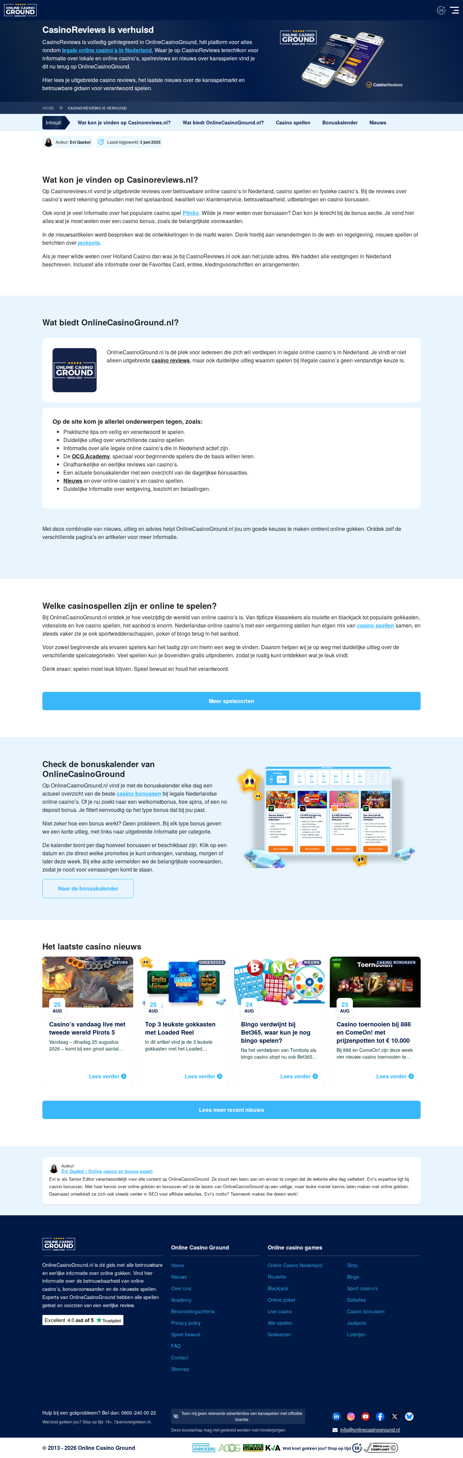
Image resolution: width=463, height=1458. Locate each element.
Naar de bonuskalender (88, 888)
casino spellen (375, 625)
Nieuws (377, 122)
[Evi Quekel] (69, 142)
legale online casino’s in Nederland (107, 50)
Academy (181, 1299)
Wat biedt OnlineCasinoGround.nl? (223, 122)
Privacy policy (186, 1322)
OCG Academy (91, 456)
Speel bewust (185, 1334)
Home (48, 108)
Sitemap (180, 1368)
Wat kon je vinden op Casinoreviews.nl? (124, 122)
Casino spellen (293, 122)
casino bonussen (139, 793)
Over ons (181, 1288)
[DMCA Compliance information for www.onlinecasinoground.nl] (381, 1447)
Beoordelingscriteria (193, 1311)
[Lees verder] (87, 1022)
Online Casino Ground (106, 1448)
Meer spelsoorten (231, 701)
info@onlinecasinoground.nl (370, 1429)
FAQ (176, 1345)
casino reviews (171, 360)
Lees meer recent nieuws (231, 1110)
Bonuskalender (340, 122)
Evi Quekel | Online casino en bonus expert (107, 1171)
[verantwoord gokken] (441, 10)
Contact (179, 1357)
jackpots (89, 242)
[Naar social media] (336, 1416)
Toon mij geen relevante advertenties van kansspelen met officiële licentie (241, 1416)
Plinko (191, 213)
